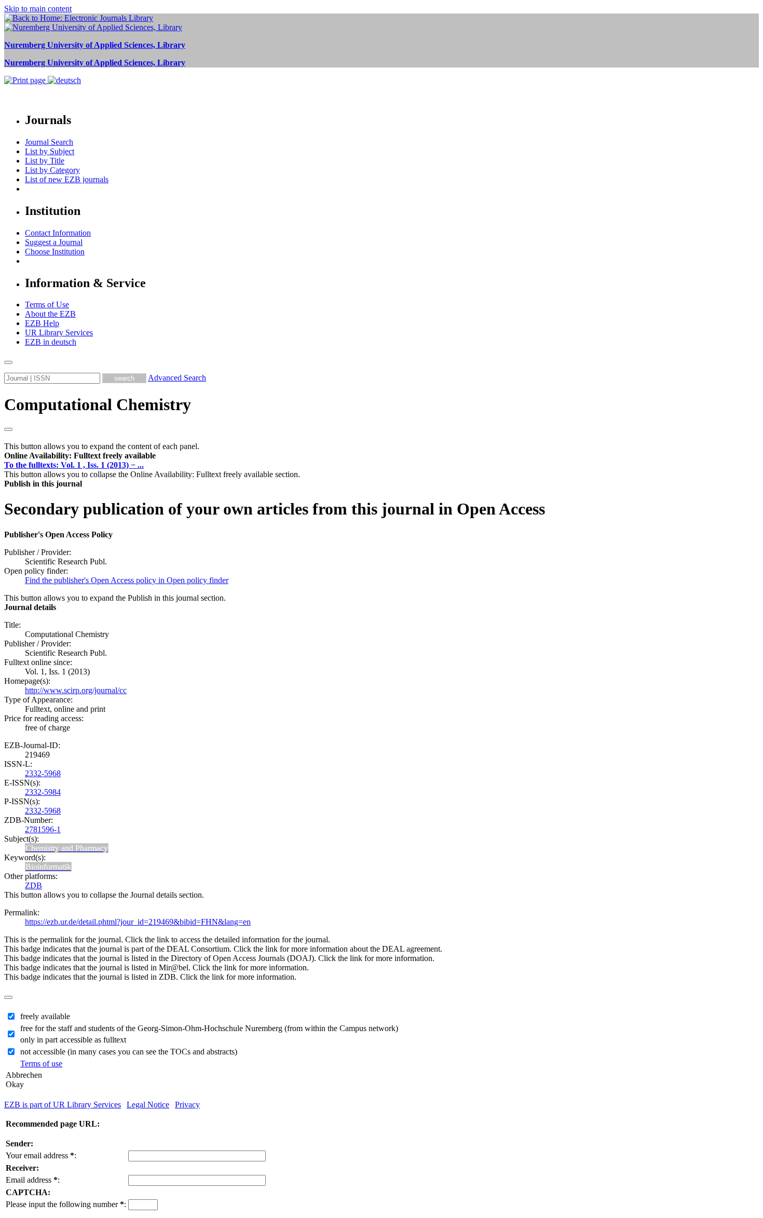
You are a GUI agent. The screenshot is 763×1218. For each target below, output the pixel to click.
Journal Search (49, 142)
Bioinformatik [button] (48, 866)
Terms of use (41, 1063)
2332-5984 (43, 792)
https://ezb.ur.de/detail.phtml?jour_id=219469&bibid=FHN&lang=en (138, 921)
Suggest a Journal (54, 242)
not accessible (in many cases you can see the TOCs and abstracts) (128, 1051)
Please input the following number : (66, 1204)
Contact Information (58, 232)
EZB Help (42, 323)
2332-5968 (43, 773)
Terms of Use (47, 304)
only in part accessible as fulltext (73, 1039)
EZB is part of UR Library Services (62, 1104)
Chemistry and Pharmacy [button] (66, 848)
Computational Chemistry (97, 404)
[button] (80, 455)
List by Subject (49, 151)
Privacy (187, 1104)
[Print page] (26, 80)
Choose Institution (55, 251)
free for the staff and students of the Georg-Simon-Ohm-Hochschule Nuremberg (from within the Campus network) (209, 1028)
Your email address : (41, 1155)
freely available (45, 1016)
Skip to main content (38, 8)
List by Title (44, 160)
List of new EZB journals (66, 179)
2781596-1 (43, 829)
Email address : (33, 1179)
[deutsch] (64, 80)
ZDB (33, 885)
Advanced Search (177, 377)
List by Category (52, 170)
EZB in (50, 341)
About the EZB (50, 313)
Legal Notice (148, 1104)
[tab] (381, 456)
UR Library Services (59, 332)
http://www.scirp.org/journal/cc (76, 690)
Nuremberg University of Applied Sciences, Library (94, 44)
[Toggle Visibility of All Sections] (8, 429)
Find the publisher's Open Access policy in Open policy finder (126, 580)
